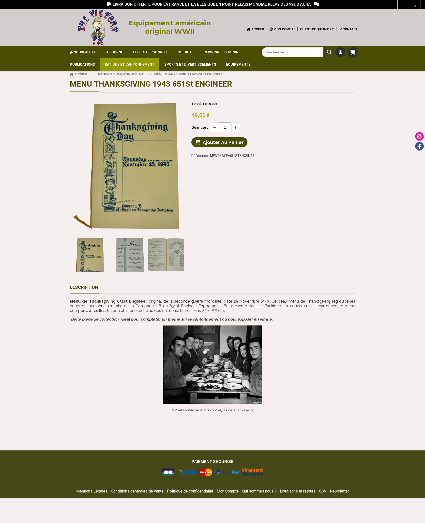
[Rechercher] (329, 52)
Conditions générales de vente (137, 491)
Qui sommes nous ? (259, 491)
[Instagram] (419, 136)
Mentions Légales (91, 491)
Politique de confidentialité (190, 491)
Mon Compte (228, 491)
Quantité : (199, 127)
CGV (323, 491)
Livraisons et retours (298, 491)
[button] (177, 254)
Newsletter (339, 491)
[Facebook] (419, 146)
